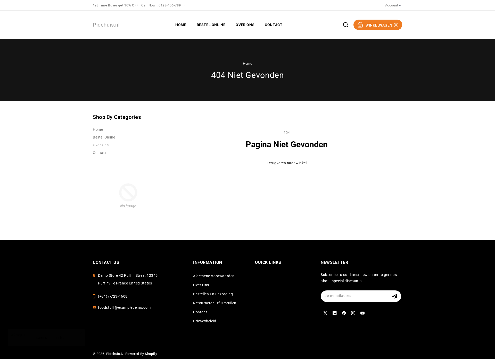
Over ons (101, 145)
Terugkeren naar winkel (287, 163)
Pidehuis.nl (115, 354)
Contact (100, 153)
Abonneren (395, 296)
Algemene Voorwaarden (214, 276)
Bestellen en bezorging (213, 294)
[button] (345, 24)
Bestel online (104, 137)
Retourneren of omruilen (214, 303)
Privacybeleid (204, 321)
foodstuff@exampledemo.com (124, 307)
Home (247, 64)
